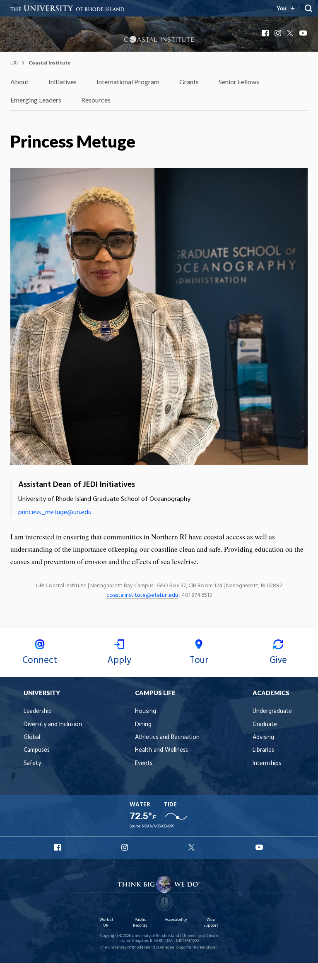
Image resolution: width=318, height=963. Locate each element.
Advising (263, 737)
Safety (32, 763)
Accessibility (176, 920)
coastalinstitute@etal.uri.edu (142, 595)
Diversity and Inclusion (53, 724)
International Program (127, 82)
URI (14, 62)
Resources (96, 100)
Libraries (263, 750)
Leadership (38, 711)
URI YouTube (259, 847)
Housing (145, 711)
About (19, 82)
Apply (119, 660)
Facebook (266, 33)
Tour (199, 660)
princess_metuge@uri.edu (55, 512)
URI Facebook (58, 847)
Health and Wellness (161, 750)
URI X (192, 847)
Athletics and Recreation (167, 737)
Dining (143, 724)
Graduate (265, 724)
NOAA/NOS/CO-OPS (158, 826)
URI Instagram (125, 847)
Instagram (279, 33)
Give (278, 660)
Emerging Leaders (35, 100)
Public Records (140, 923)
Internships (267, 763)
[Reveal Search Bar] (308, 8)
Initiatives (62, 82)
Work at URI (106, 923)
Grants (189, 82)
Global (32, 737)
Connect (39, 660)
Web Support (210, 923)
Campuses (37, 750)
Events (143, 763)
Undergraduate (272, 711)
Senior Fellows (239, 82)
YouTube (303, 33)
